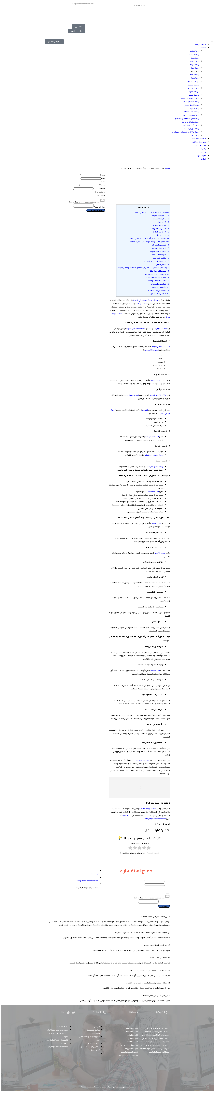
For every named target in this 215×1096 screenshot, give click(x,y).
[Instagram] (59, 11)
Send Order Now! (96, 210)
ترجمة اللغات (155, 670)
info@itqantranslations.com (155, 818)
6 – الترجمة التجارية (161, 231)
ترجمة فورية (195, 108)
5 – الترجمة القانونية (160, 228)
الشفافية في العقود (160, 287)
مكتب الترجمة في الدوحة (161, 346)
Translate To (100, 192)
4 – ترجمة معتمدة (161, 225)
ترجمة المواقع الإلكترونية (190, 98)
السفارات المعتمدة (199, 138)
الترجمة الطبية (132, 1035)
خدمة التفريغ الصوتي (192, 105)
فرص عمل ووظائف (199, 142)
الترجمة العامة (194, 95)
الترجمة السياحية (132, 1031)
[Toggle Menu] (212, 41)
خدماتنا (203, 47)
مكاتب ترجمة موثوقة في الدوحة (145, 300)
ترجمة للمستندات (133, 395)
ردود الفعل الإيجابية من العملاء (156, 261)
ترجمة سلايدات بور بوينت (191, 122)
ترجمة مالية (195, 58)
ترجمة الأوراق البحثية (192, 128)
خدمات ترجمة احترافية (147, 808)
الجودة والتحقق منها (160, 248)
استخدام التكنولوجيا (161, 258)
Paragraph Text (99, 207)
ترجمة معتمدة (153, 491)
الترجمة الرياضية (194, 84)
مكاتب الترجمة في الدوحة (135, 328)
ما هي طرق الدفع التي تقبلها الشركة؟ (156, 995)
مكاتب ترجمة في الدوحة (141, 760)
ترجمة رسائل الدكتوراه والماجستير (187, 118)
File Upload (101, 195)
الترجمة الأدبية (132, 1041)
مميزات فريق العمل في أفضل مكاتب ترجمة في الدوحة (149, 238)
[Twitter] (65, 11)
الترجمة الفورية (155, 380)
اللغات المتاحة (201, 145)
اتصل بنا (203, 159)
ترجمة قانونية (194, 54)
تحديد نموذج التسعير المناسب (157, 277)
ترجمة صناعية (195, 51)
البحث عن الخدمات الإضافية (158, 280)
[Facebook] (53, 11)
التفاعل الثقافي (162, 264)
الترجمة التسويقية (131, 1048)
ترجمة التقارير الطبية (156, 466)
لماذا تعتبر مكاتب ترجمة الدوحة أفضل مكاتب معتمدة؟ (149, 241)
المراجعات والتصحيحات (160, 284)
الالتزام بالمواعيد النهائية (159, 251)
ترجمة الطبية (195, 61)
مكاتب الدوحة (157, 523)
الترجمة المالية (132, 1038)
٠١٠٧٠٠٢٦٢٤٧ (127, 815)
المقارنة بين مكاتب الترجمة (158, 290)
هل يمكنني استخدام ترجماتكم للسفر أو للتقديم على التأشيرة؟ (148, 982)
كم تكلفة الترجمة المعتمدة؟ (159, 957)
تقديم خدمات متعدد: (160, 254)
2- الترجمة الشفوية (161, 218)
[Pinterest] (59, 5)
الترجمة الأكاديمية (152, 350)
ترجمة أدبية (195, 68)
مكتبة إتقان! (201, 155)
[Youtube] (90, 863)
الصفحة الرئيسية (200, 44)
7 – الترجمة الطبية (161, 235)
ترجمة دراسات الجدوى (191, 115)
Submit (164, 906)
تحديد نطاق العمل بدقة (159, 271)
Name (103, 175)
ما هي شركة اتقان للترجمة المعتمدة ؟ (155, 916)
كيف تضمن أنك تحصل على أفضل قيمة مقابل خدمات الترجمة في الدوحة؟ (143, 267)
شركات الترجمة (160, 553)
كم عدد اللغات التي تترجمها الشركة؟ (157, 945)
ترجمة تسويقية (194, 88)
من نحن (203, 148)
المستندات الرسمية (152, 436)
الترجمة (145, 410)
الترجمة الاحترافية (161, 328)
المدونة (203, 152)
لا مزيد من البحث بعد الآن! (159, 293)
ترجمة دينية (195, 78)
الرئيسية (167, 168)
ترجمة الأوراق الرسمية (191, 125)
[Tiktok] (84, 863)
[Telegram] (65, 18)
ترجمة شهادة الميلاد (192, 111)
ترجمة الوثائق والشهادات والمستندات (186, 132)
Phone (102, 181)
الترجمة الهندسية (193, 81)
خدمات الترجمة (142, 303)
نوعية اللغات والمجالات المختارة (157, 274)
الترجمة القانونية (132, 1028)
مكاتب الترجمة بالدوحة (158, 395)
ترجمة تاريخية (195, 64)
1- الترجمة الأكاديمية (160, 215)
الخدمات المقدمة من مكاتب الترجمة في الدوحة (152, 212)
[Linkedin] (53, 5)
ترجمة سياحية (195, 74)
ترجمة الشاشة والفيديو (191, 101)
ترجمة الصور (195, 135)
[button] (107, 916)
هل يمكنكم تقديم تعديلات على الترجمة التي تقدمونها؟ (150, 970)
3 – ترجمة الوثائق (161, 222)
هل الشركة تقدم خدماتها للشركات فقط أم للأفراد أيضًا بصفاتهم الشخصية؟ (142, 932)
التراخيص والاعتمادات (160, 245)
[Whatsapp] (65, 5)
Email (103, 178)
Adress (102, 185)
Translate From (99, 188)
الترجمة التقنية (194, 91)
